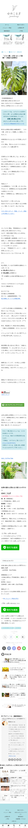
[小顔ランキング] (5, 392)
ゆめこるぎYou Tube (7, 458)
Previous (1, 40)
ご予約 (7, 818)
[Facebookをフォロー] (9, 648)
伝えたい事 (18, 627)
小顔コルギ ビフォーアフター (21, 813)
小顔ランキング (5, 394)
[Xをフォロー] (4, 648)
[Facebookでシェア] (11, 637)
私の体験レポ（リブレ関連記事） (11, 298)
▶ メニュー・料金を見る (11, 598)
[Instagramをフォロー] (14, 648)
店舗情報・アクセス (21, 818)
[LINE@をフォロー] (24, 648)
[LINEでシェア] (17, 637)
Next (27, 40)
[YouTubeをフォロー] (19, 648)
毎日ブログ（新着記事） (8, 627)
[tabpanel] (8, 39)
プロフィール (12, 755)
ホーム (7, 810)
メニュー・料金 (7, 812)
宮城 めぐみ (11, 722)
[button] (23, 637)
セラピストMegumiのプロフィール (14, 123)
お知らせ (14, 821)
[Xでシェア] (5, 637)
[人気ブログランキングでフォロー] (12, 405)
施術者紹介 (20, 816)
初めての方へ (20, 810)
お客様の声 (7, 816)
